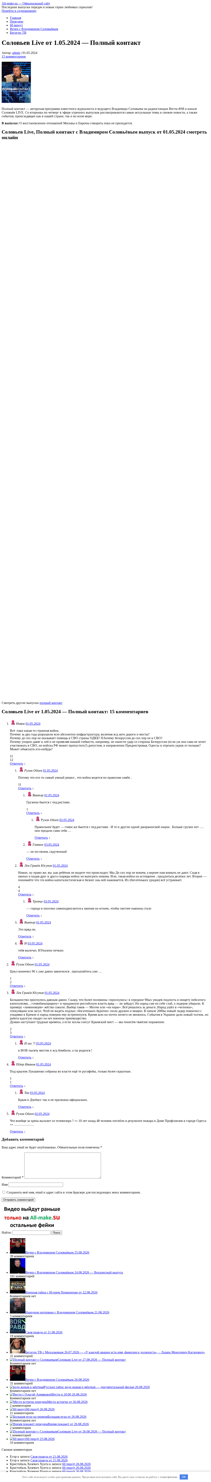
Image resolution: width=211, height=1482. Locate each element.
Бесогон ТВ (18, 32)
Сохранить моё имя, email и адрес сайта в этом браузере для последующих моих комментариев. (74, 1192)
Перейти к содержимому (19, 11)
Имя (5, 1184)
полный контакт (51, 703)
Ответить (16, 763)
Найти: (7, 1232)
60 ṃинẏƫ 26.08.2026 (76, 1464)
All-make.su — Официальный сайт (26, 3)
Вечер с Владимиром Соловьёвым (34, 29)
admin (16, 53)
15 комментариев (14, 56)
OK (184, 1477)
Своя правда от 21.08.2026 (49, 1456)
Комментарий (12, 1177)
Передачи (16, 21)
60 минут (16, 25)
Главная (15, 18)
